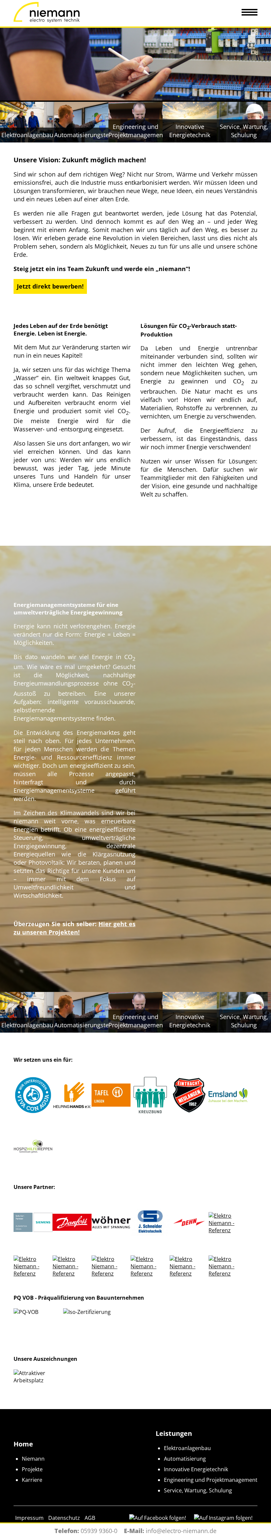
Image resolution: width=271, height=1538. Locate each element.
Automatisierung (185, 1458)
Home (23, 1443)
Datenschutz (64, 1517)
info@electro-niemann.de (181, 1531)
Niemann (33, 1458)
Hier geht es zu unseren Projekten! (75, 928)
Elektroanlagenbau (187, 1448)
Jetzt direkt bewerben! (50, 286)
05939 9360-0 (99, 1531)
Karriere (32, 1479)
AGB (90, 1517)
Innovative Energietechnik (196, 1469)
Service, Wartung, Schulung (198, 1490)
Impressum (29, 1517)
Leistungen (174, 1433)
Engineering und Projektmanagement (210, 1479)
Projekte (32, 1469)
